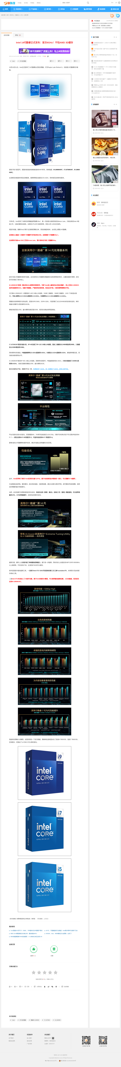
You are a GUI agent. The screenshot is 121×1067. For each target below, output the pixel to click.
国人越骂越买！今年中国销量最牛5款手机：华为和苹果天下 (104, 74)
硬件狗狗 (89, 9)
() (45, 56)
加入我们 (29, 1038)
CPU (22, 15)
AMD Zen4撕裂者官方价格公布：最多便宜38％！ (24, 933)
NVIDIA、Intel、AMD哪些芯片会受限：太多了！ (59, 933)
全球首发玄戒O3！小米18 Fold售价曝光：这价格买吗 (104, 43)
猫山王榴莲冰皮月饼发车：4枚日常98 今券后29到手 (105, 158)
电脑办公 (17, 15)
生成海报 (66, 986)
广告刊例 (29, 1043)
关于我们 (11, 1038)
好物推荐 (75, 9)
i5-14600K (57, 1020)
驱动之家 (116, 9)
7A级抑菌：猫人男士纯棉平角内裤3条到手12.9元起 (105, 186)
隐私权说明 (12, 1041)
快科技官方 (52, 1041)
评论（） (18, 35)
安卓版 (26, 3)
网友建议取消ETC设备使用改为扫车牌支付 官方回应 (105, 62)
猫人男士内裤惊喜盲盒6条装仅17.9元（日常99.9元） (104, 55)
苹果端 (32, 3)
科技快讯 (19, 9)
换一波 (115, 37)
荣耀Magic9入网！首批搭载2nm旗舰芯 (101, 25)
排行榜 (49, 9)
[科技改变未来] (8, 2)
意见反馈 (29, 1041)
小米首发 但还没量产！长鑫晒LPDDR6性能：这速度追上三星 (104, 80)
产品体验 (34, 9)
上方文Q (32, 56)
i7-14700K (46, 1020)
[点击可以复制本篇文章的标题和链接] (47, 56)
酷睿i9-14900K (34, 1020)
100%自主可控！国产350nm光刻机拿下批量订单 (104, 49)
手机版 (19, 3)
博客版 (38, 3)
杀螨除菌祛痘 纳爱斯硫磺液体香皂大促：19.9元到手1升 (104, 92)
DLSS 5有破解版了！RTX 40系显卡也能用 (102, 28)
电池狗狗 (102, 9)
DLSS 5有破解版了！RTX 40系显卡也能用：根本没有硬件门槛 (104, 68)
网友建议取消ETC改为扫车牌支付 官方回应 (102, 23)
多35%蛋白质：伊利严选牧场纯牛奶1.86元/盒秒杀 (105, 98)
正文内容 (6, 35)
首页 (6, 9)
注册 (116, 2)
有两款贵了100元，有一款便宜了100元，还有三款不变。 (51, 369)
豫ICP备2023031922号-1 (51, 1060)
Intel (12, 61)
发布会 (62, 9)
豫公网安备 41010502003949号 (68, 1060)
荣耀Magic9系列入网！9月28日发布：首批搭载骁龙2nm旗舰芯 (105, 86)
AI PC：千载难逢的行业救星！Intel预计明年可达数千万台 (62, 930)
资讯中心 (12, 15)
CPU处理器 (22, 61)
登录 (112, 2)
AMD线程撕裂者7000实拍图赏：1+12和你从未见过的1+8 (26, 936)
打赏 (28, 986)
